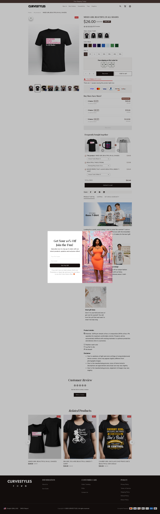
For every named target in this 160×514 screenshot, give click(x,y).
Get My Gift (65, 265)
